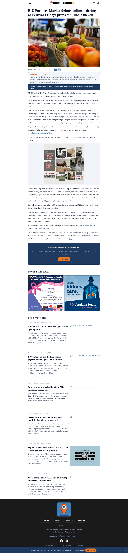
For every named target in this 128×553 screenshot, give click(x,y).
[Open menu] (30, 3)
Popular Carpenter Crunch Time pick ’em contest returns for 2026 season (48, 449)
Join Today (91, 550)
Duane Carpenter (33, 322)
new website (87, 225)
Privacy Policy (50, 545)
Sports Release (33, 383)
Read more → (56, 82)
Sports (57, 520)
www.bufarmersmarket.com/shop (40, 133)
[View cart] (94, 3)
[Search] (98, 3)
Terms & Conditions (64, 545)
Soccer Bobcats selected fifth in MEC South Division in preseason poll (45, 419)
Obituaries (69, 520)
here (70, 238)
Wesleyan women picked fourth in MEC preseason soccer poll (46, 388)
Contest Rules (78, 545)
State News (82, 520)
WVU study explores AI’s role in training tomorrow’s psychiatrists (47, 479)
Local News (46, 520)
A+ (59, 69)
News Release (32, 474)
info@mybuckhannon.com (68, 536)
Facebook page (44, 228)
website (78, 93)
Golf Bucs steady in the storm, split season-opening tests (48, 328)
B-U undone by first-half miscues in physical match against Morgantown (45, 358)
